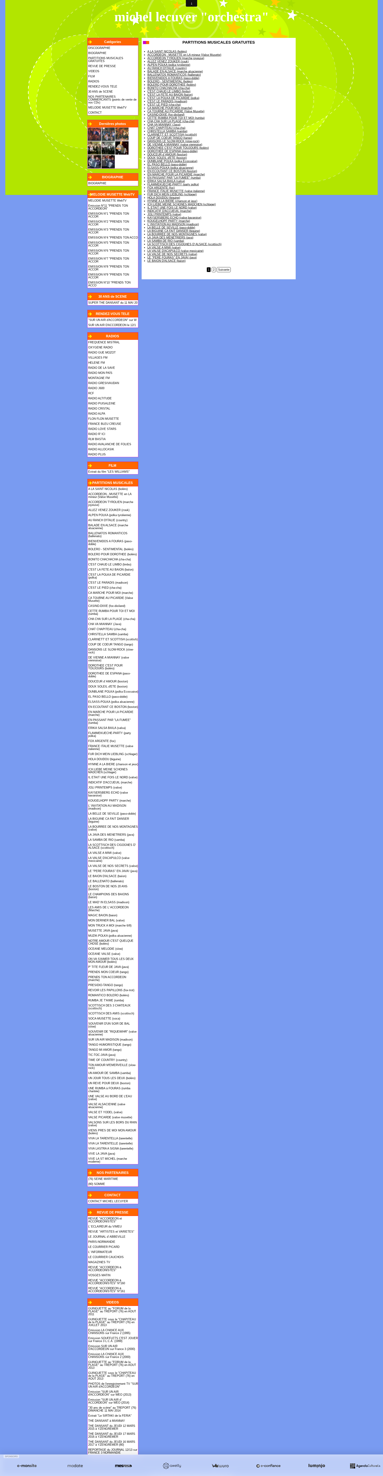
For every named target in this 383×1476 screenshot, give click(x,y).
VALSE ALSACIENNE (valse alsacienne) (106, 1106)
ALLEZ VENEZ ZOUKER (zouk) (108, 510)
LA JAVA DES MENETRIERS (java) (111, 834)
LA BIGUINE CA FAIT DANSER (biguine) (108, 820)
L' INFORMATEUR (100, 1252)
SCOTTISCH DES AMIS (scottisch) (111, 1013)
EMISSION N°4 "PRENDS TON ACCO (113, 237)
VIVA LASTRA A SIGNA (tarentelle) (110, 1148)
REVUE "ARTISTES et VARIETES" (111, 1231)
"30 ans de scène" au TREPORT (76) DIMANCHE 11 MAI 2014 (112, 1409)
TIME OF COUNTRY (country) (107, 1060)
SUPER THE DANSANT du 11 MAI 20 (112, 302)
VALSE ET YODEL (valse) (105, 1112)
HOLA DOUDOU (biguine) (104, 759)
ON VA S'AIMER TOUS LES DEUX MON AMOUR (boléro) (111, 960)
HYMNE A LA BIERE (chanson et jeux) (113, 764)
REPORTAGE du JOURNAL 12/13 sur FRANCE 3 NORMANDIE (112, 1451)
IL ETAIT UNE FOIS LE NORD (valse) (112, 777)
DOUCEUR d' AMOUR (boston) (108, 681)
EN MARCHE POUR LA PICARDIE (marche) (110, 713)
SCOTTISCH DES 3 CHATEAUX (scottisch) (109, 1007)
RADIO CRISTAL (99, 408)
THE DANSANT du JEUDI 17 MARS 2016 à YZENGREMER (111, 1435)
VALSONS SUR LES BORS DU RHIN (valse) (112, 1124)
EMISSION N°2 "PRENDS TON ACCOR (108, 223)
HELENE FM (96, 362)
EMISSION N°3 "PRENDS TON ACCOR (108, 231)
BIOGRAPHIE (97, 53)
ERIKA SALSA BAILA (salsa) (107, 728)
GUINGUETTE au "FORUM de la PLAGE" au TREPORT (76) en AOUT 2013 (112, 1364)
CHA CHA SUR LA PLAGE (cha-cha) (111, 619)
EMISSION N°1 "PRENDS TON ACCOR (108, 215)
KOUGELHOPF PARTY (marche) (109, 800)
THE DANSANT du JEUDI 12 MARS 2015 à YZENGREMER (111, 1427)
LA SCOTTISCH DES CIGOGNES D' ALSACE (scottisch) (112, 846)
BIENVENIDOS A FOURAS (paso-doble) (110, 543)
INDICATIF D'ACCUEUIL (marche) (110, 782)
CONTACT (95, 112)
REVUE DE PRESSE (102, 66)
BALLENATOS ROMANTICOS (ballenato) (107, 535)
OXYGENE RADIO (100, 347)
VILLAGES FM (97, 357)
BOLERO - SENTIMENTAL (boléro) (110, 549)
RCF (91, 393)
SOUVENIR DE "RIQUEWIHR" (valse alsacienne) (112, 1033)
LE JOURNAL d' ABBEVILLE (106, 1236)
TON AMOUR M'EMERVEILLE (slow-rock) (112, 1066)
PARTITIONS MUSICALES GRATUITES (105, 59)
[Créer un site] (26, 1465)
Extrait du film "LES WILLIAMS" (109, 471)
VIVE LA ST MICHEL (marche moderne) (107, 1160)
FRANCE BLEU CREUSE (104, 423)
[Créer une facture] (220, 1465)
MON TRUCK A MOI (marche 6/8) (109, 925)
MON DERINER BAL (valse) (106, 920)
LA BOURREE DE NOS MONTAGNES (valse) (113, 828)
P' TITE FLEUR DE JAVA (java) (108, 967)
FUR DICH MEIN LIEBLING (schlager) (112, 754)
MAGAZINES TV (99, 1262)
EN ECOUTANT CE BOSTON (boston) (113, 707)
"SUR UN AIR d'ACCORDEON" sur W (112, 320)
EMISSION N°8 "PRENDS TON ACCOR (108, 268)
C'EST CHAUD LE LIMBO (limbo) (109, 564)
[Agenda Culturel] (365, 1465)
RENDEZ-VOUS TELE (102, 86)
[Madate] (75, 1465)
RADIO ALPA (96, 413)
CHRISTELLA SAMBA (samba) (108, 634)
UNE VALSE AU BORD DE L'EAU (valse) (110, 1098)
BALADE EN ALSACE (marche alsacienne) (108, 527)
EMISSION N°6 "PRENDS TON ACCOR (108, 252)
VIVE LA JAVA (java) (101, 1153)
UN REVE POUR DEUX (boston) (109, 1083)
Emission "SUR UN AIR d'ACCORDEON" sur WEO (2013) (109, 1393)
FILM (91, 76)
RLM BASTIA (97, 439)
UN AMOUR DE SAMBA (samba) (109, 1073)
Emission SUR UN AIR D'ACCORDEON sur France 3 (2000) (111, 1347)
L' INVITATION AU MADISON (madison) (107, 807)
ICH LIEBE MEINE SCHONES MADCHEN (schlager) (108, 771)
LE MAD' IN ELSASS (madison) (108, 902)
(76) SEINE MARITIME (103, 1179)
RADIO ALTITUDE (100, 398)
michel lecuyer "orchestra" (191, 17)
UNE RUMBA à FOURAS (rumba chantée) (109, 1090)
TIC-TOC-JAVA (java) (101, 1055)
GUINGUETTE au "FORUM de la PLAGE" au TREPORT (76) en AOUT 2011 (112, 1311)
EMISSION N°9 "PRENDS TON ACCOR (108, 276)
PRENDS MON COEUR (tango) (108, 972)
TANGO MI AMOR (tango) (104, 1049)
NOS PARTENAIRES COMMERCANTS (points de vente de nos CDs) (112, 99)
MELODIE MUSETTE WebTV (107, 107)
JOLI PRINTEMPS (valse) (105, 787)
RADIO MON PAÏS (100, 373)
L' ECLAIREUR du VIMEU (105, 1226)
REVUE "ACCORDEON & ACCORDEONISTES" (104, 1269)
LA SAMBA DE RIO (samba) (106, 839)
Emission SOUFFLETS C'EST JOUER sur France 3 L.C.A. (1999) (113, 1339)
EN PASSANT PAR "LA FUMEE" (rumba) (109, 721)
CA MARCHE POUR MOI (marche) (110, 592)
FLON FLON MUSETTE (103, 418)
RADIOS (93, 81)
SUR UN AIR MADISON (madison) (110, 1039)
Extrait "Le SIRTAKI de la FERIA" (110, 1415)
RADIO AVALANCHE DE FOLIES (109, 444)
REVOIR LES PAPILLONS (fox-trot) (111, 990)
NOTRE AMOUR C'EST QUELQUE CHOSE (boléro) (110, 942)
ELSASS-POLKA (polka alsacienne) (111, 701)
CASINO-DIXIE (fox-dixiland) (106, 606)
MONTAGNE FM (99, 378)
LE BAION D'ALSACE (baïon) (107, 876)
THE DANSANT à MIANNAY (106, 1420)
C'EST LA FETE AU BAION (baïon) (110, 569)
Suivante (223, 269)
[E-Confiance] (268, 1465)
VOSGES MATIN (99, 1275)
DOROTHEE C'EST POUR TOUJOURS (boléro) (105, 667)
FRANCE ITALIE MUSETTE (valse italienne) (110, 747)
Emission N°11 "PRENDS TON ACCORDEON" (108, 207)
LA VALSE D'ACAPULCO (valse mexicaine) (108, 859)
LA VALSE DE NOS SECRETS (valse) (113, 866)
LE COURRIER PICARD (103, 1247)
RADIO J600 (96, 388)
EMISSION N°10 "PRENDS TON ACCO (109, 284)
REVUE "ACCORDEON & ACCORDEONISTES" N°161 (106, 1290)
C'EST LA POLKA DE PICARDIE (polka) (109, 576)
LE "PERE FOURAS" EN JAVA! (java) (112, 871)
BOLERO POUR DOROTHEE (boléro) (112, 554)
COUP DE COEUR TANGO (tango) (110, 644)
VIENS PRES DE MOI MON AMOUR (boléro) (112, 1132)
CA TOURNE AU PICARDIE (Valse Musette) (110, 599)
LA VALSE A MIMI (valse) (104, 853)
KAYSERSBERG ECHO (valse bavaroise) (108, 794)
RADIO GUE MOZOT (102, 352)
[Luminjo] (316, 1465)
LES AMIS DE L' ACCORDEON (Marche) (108, 909)
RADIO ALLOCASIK (101, 449)
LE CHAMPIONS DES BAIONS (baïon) (108, 896)
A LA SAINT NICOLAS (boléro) (108, 489)
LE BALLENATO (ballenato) (106, 881)
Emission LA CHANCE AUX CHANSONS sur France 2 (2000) (109, 1355)
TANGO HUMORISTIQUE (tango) (109, 1044)
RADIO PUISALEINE (101, 403)
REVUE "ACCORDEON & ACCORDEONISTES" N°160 (106, 1282)
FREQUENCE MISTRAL (104, 342)
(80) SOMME (96, 1184)
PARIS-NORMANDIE (101, 1241)
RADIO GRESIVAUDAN (103, 383)
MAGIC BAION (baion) (102, 915)
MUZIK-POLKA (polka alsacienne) (110, 935)
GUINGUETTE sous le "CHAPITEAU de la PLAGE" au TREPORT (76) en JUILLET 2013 (112, 1322)
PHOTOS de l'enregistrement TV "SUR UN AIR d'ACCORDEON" (113, 1385)
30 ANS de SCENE (100, 91)
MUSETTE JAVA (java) (103, 930)
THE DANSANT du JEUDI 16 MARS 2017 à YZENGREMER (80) (111, 1443)
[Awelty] (171, 1465)
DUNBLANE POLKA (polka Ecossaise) (113, 691)
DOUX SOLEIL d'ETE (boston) (107, 686)
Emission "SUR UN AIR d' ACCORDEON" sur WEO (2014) (108, 1401)
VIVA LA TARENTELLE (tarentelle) (110, 1143)
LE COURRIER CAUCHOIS (106, 1257)
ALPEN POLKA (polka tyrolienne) (109, 515)
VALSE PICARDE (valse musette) (110, 1117)
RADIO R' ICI (96, 434)
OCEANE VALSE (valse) (104, 954)
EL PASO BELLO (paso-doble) (107, 696)
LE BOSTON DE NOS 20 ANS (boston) (107, 888)
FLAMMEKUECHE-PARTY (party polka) (109, 734)
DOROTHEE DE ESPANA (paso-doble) (109, 675)
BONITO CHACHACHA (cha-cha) (109, 559)
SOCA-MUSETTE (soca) (104, 1018)
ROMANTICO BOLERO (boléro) (108, 995)
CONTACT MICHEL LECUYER (108, 1201)
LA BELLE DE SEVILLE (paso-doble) (112, 813)
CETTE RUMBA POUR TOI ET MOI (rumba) (111, 612)
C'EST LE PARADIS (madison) (108, 582)
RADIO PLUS (97, 454)
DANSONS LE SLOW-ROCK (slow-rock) (111, 651)
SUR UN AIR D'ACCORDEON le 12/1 (112, 325)
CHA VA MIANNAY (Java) (104, 624)
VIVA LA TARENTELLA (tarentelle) (110, 1138)
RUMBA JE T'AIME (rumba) (106, 1000)
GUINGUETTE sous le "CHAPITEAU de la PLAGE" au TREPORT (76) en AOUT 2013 (112, 1375)
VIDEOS (93, 71)
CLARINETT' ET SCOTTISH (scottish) (113, 639)
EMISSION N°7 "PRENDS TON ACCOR (108, 260)
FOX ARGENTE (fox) (101, 741)
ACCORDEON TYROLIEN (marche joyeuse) (110, 503)
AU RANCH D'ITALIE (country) (107, 520)
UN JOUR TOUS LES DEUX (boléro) (111, 1078)
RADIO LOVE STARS (102, 429)
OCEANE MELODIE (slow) (105, 948)
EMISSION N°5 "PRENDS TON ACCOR (108, 244)
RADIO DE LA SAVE (101, 367)
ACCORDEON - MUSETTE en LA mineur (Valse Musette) (109, 495)
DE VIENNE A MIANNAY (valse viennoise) (108, 659)
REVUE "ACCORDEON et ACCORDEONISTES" (105, 1220)
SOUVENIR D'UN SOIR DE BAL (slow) (109, 1025)
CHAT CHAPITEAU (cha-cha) (107, 629)
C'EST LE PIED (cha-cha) (104, 587)
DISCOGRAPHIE (99, 48)
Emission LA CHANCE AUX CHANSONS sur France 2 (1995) (109, 1331)
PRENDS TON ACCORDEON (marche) (107, 978)
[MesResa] (123, 1465)
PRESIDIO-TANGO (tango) (105, 985)
